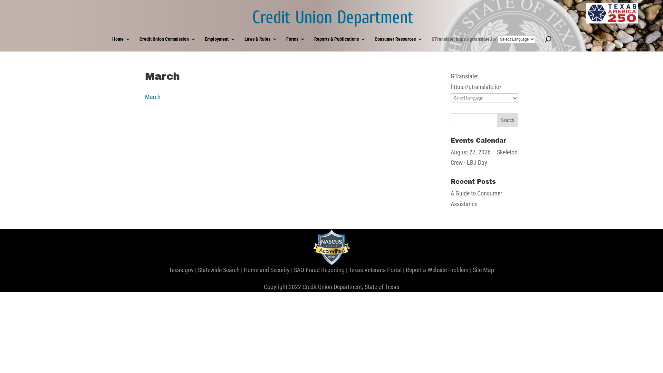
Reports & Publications (336, 39)
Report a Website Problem (437, 270)
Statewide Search (219, 270)
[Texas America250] (612, 13)
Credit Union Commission (164, 39)
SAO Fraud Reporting (319, 270)
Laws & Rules (257, 39)
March (153, 97)
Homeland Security (267, 270)
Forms (292, 39)
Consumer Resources (395, 39)
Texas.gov (181, 270)
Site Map (483, 270)
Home (118, 39)
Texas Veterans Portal (375, 270)
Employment (217, 39)
